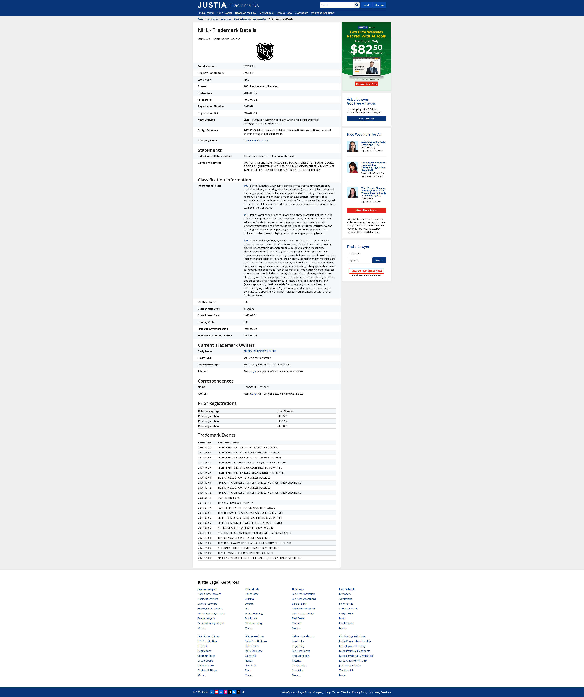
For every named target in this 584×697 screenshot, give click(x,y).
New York (250, 665)
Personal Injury (253, 623)
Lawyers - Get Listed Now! (366, 270)
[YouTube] (216, 692)
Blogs (342, 618)
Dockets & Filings (207, 670)
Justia (200, 19)
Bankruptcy (251, 594)
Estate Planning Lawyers (212, 613)
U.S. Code (203, 646)
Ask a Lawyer (224, 13)
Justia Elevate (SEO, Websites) (356, 655)
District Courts (206, 665)
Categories (226, 19)
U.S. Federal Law (209, 636)
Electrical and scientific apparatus (250, 19)
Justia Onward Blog (350, 665)
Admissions (345, 598)
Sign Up (379, 5)
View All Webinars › (366, 210)
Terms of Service (341, 692)
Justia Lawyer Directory (352, 646)
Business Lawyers (208, 598)
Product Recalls (300, 655)
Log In (367, 5)
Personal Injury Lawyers (211, 623)
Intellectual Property (303, 608)
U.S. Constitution (207, 641)
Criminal (249, 598)
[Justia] (212, 5)
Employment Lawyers (210, 608)
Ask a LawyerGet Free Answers (361, 101)
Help (328, 692)
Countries (297, 670)
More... (201, 628)
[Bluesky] (234, 692)
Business (298, 589)
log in (254, 371)
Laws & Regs (284, 13)
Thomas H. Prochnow (256, 140)
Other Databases (303, 636)
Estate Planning (254, 613)
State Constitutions (256, 641)
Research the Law (245, 13)
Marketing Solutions (322, 13)
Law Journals (346, 613)
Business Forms (301, 651)
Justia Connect (288, 692)
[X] (238, 692)
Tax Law (296, 623)
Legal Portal (304, 692)
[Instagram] (225, 692)
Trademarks (212, 19)
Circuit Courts (205, 660)
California (250, 655)
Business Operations (304, 598)
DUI (247, 608)
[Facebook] (221, 692)
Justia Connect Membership (355, 641)
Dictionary (345, 594)
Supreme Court (206, 655)
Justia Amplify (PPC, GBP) (353, 660)
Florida (249, 660)
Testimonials (346, 670)
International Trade (303, 613)
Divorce (249, 603)
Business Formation (303, 594)
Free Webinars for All (364, 134)
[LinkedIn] (212, 692)
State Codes (251, 646)
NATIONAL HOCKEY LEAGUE (260, 351)
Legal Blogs (298, 646)
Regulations (204, 651)
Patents (296, 660)
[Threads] (230, 692)
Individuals (252, 589)
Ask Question (366, 118)
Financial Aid (346, 603)
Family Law (251, 618)
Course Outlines (348, 608)
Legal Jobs (298, 641)
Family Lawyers (206, 618)
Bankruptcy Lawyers (209, 594)
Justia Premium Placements (354, 651)
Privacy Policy (360, 692)
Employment (299, 603)
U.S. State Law (254, 636)
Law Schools (266, 13)
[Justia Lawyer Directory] (243, 692)
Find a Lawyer (206, 13)
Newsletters (301, 13)
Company (318, 692)
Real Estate (298, 618)
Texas (248, 670)
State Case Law (253, 651)
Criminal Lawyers (207, 603)
